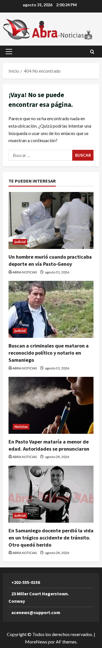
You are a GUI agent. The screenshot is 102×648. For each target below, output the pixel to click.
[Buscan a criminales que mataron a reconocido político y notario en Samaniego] (51, 309)
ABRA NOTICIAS (24, 272)
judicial (20, 242)
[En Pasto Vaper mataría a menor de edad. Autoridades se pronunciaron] (51, 405)
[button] (9, 52)
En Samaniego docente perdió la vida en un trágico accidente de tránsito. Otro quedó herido (51, 537)
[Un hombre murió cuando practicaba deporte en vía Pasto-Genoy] (51, 220)
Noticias (21, 426)
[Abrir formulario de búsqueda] (92, 51)
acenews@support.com (35, 612)
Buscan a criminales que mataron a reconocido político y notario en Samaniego (48, 352)
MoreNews (36, 641)
